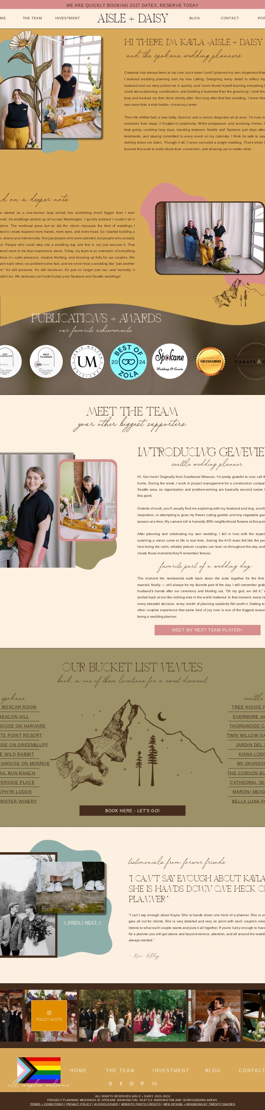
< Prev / (73, 923)
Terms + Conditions (46, 1104)
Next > (93, 923)
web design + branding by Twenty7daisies (200, 1104)
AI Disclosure (106, 1104)
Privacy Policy (79, 1104)
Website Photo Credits (141, 1104)
